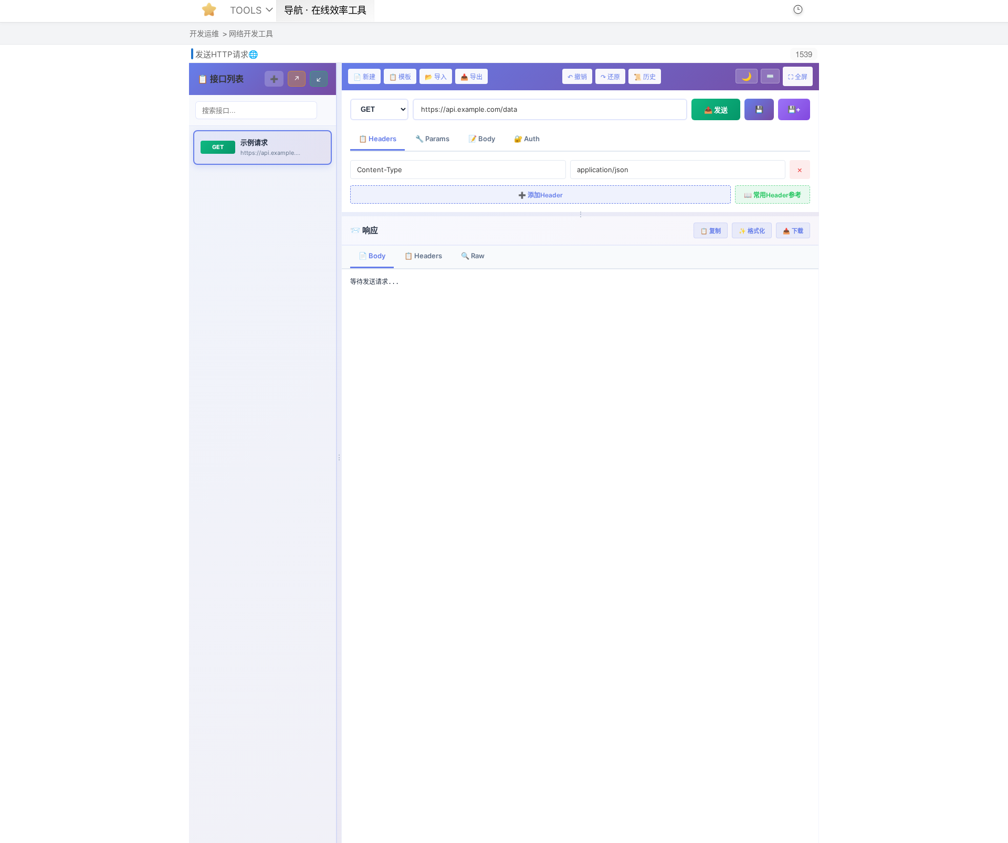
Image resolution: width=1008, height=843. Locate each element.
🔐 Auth (527, 138)
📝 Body (481, 138)
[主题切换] (781, 9)
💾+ (794, 109)
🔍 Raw (473, 255)
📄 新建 (364, 77)
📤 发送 (716, 110)
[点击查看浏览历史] (798, 9)
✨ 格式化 (752, 231)
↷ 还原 (610, 77)
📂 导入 (436, 77)
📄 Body (372, 255)
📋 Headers (377, 138)
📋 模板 (400, 77)
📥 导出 (471, 77)
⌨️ (770, 76)
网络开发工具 (251, 33)
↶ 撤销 (577, 77)
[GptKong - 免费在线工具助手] (212, 13)
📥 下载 (793, 231)
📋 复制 (710, 231)
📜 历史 (645, 77)
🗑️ (316, 147)
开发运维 (204, 33)
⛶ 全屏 (797, 77)
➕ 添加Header (540, 195)
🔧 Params (432, 138)
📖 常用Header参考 (772, 195)
